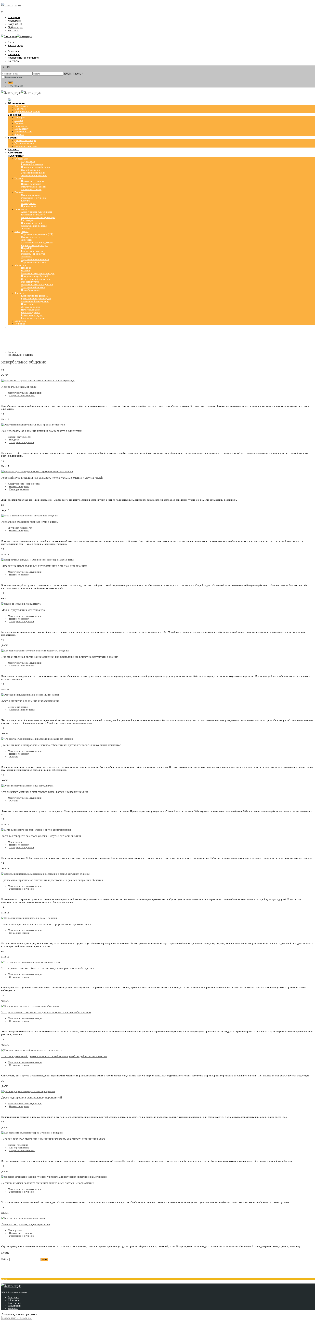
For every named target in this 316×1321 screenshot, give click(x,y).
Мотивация (27, 220)
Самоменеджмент (30, 237)
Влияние (19, 123)
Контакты (13, 30)
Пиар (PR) (26, 248)
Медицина (20, 117)
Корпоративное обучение (23, 57)
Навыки (18, 120)
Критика (25, 200)
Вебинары (14, 54)
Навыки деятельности (32, 181)
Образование (21, 158)
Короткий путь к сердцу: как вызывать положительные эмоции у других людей (52, 477)
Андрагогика (28, 161)
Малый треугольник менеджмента (23, 609)
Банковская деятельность (34, 318)
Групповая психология (33, 214)
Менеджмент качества (33, 253)
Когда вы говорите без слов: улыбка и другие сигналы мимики (41, 835)
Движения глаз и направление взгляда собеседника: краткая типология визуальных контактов (61, 745)
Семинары (14, 51)
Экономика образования (34, 175)
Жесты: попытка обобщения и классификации (30, 700)
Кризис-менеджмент (32, 251)
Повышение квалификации (35, 167)
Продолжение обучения (27, 111)
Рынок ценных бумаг (32, 315)
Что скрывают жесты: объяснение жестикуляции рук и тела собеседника (47, 968)
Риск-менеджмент (30, 312)
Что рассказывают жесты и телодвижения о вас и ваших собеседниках (46, 1012)
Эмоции (25, 228)
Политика (19, 323)
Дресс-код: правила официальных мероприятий (31, 1097)
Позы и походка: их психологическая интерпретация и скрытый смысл (46, 924)
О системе (20, 108)
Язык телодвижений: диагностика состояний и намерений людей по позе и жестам (54, 1056)
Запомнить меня (13, 77)
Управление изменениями (35, 259)
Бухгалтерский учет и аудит (36, 298)
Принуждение (28, 206)
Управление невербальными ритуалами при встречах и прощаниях (44, 565)
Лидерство (27, 239)
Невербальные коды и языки (19, 386)
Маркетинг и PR (23, 131)
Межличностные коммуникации (38, 217)
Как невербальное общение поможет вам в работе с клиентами (41, 430)
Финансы (19, 134)
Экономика (20, 321)
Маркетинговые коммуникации (37, 273)
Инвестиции (27, 304)
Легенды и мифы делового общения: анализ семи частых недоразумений (47, 1182)
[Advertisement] (158, 340)
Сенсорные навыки (31, 189)
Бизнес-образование (32, 164)
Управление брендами (33, 287)
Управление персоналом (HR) (37, 234)
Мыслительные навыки (33, 186)
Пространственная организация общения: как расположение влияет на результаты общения (59, 656)
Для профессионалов (25, 146)
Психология (20, 126)
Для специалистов (24, 143)
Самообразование (30, 170)
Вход (11, 42)
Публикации (15, 27)
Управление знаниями (33, 172)
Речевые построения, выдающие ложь (25, 1224)
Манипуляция (28, 203)
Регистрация (15, 45)
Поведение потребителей (34, 276)
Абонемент (14, 20)
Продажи (26, 267)
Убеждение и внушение (33, 198)
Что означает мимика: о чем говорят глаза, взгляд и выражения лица (44, 791)
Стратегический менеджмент (37, 242)
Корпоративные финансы (34, 295)
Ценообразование (30, 290)
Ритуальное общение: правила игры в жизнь (29, 521)
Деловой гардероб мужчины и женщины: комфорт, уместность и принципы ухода (53, 1138)
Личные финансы (30, 307)
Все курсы (14, 17)
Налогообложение (30, 309)
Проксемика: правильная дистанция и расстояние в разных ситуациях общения (52, 880)
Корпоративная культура (34, 245)
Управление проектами (33, 262)
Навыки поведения (31, 184)
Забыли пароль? (73, 73)
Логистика (26, 256)
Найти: (5, 1259)
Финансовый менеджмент (35, 301)
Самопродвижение (31, 195)
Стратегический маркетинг (35, 279)
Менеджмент (21, 128)
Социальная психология (34, 225)
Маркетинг (20, 265)
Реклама (25, 270)
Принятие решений (31, 223)
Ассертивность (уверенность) (37, 212)
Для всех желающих (25, 140)
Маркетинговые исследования (37, 284)
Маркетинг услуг (30, 281)
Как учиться (15, 23)
